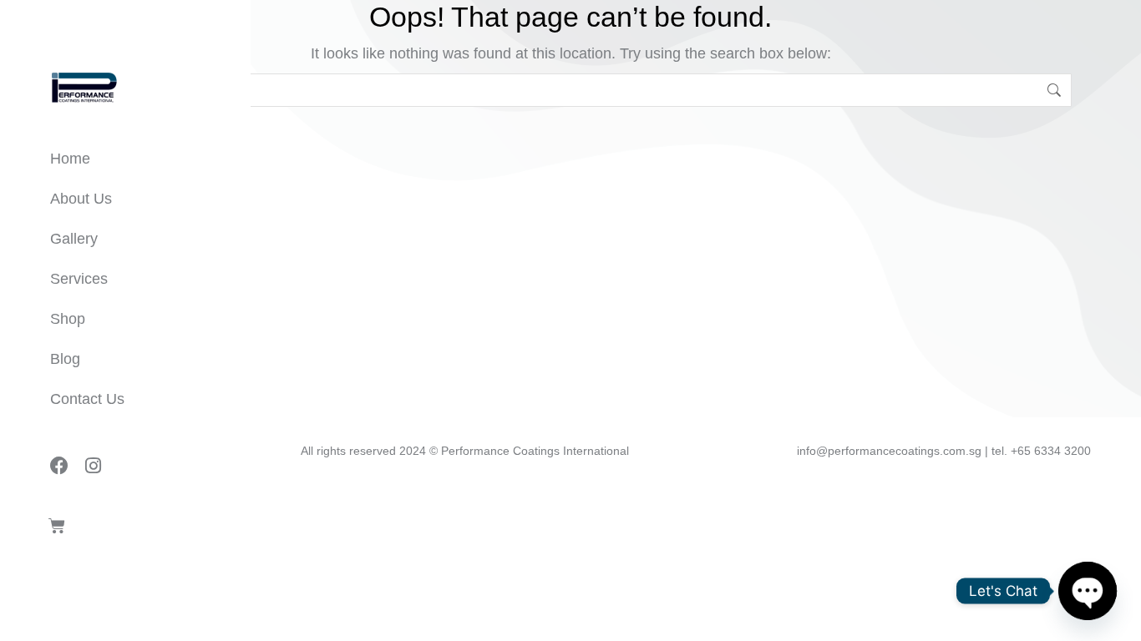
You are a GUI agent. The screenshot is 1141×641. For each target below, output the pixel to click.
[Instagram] (93, 466)
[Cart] (56, 525)
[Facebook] (59, 466)
